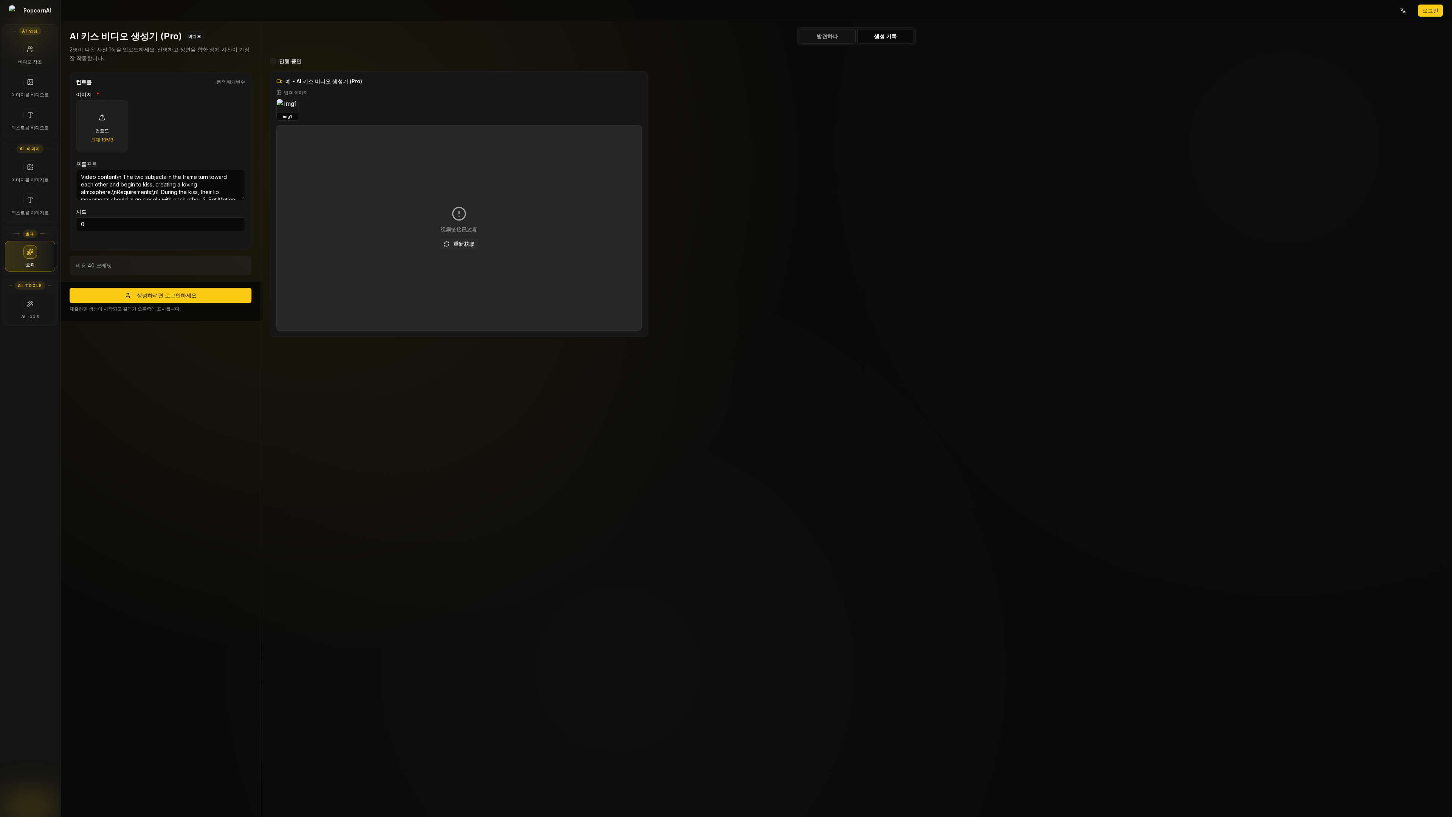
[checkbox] (273, 61)
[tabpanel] (856, 432)
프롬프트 (86, 164)
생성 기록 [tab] (885, 36)
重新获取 (464, 244)
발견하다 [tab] (827, 36)
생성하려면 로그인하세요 (167, 295)
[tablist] (856, 36)
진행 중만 (290, 61)
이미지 (87, 94)
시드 (81, 211)
